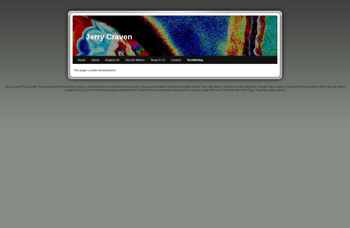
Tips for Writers (135, 60)
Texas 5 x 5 (157, 60)
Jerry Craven (109, 36)
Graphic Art (112, 60)
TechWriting (195, 60)
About (95, 60)
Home (81, 60)
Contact (176, 60)
